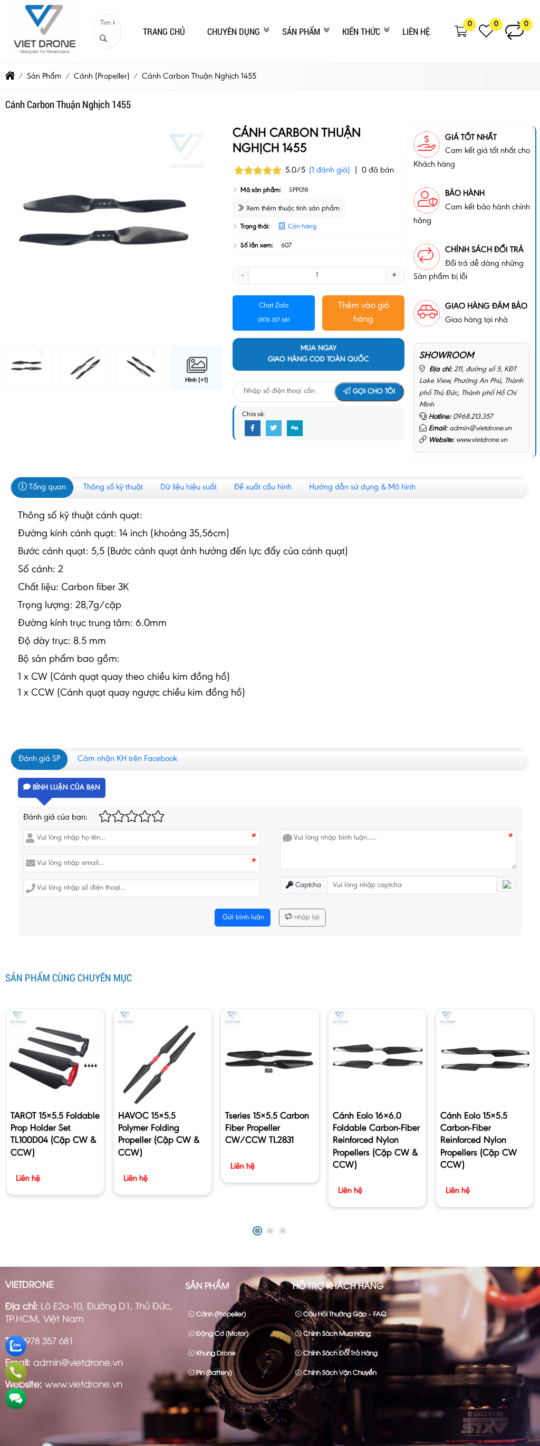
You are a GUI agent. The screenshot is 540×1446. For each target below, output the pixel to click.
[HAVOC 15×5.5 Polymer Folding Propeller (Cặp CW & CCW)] (162, 1057)
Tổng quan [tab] (46, 487)
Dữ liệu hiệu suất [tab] (188, 487)
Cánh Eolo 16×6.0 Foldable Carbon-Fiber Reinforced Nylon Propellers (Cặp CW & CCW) (376, 1141)
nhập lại (306, 917)
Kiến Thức (361, 31)
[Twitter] (273, 429)
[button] (461, 31)
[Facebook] (252, 429)
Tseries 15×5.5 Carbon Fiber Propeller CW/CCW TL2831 (267, 1128)
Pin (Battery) (213, 1371)
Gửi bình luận (242, 917)
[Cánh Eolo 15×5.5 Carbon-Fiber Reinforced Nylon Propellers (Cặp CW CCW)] (485, 1057)
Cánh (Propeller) (220, 1313)
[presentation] (21, 233)
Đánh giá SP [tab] (39, 759)
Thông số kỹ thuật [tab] (113, 487)
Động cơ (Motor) (221, 1332)
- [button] (242, 275)
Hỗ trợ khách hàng (338, 1285)
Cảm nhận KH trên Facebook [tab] (127, 759)
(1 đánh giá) (329, 170)
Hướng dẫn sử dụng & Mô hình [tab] (362, 487)
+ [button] (393, 275)
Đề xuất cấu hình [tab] (263, 487)
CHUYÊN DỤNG (233, 31)
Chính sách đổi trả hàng (340, 1352)
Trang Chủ (164, 31)
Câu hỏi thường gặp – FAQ (344, 1313)
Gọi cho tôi (373, 392)
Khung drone (215, 1352)
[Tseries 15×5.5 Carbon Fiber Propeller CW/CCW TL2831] (270, 1057)
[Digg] (294, 429)
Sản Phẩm (301, 31)
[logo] (45, 56)
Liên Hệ (416, 31)
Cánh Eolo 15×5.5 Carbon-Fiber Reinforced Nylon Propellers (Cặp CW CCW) (478, 1141)
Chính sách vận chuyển (339, 1371)
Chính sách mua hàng (336, 1332)
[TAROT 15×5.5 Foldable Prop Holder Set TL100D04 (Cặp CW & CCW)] (55, 1057)
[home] (10, 76)
